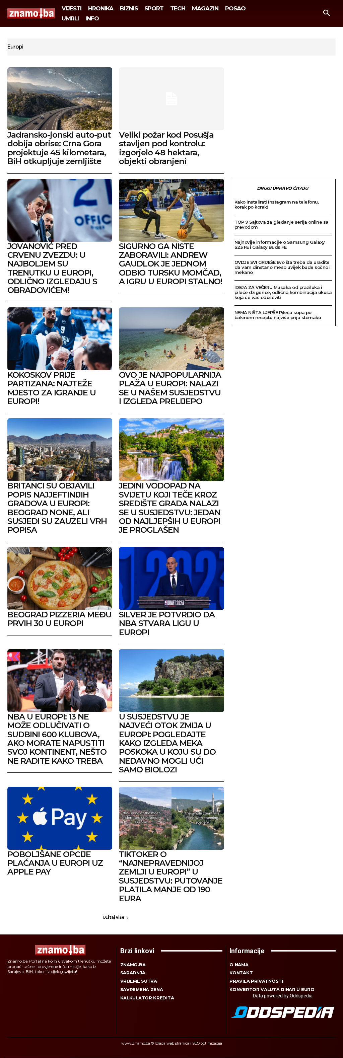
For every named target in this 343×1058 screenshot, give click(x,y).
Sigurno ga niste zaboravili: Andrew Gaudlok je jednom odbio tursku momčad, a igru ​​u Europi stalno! (170, 264)
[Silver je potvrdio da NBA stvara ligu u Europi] (171, 578)
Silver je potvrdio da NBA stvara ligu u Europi (167, 623)
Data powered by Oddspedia (283, 995)
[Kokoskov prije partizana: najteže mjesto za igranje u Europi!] (59, 338)
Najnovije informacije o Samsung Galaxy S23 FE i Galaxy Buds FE (279, 244)
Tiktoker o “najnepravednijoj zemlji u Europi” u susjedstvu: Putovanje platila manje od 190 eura (170, 876)
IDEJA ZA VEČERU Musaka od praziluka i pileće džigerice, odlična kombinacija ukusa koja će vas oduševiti (283, 292)
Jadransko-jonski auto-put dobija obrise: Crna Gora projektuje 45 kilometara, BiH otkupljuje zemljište (59, 148)
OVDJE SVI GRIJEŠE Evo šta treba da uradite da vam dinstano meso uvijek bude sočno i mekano (282, 267)
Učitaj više (113, 917)
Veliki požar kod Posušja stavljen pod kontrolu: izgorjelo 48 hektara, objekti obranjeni (166, 148)
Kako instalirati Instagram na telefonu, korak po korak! (276, 204)
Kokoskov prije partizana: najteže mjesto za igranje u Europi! (51, 388)
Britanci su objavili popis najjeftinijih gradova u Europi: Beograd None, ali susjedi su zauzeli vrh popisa (57, 508)
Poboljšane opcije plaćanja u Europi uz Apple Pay (55, 863)
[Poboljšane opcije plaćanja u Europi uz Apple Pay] (59, 818)
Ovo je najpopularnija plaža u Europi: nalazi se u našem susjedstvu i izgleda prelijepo (170, 388)
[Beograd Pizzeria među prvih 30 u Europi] (59, 578)
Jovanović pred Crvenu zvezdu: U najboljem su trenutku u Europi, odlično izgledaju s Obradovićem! (52, 268)
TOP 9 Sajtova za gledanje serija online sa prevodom (281, 224)
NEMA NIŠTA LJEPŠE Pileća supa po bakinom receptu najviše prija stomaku (277, 315)
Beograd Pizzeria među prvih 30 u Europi (59, 619)
